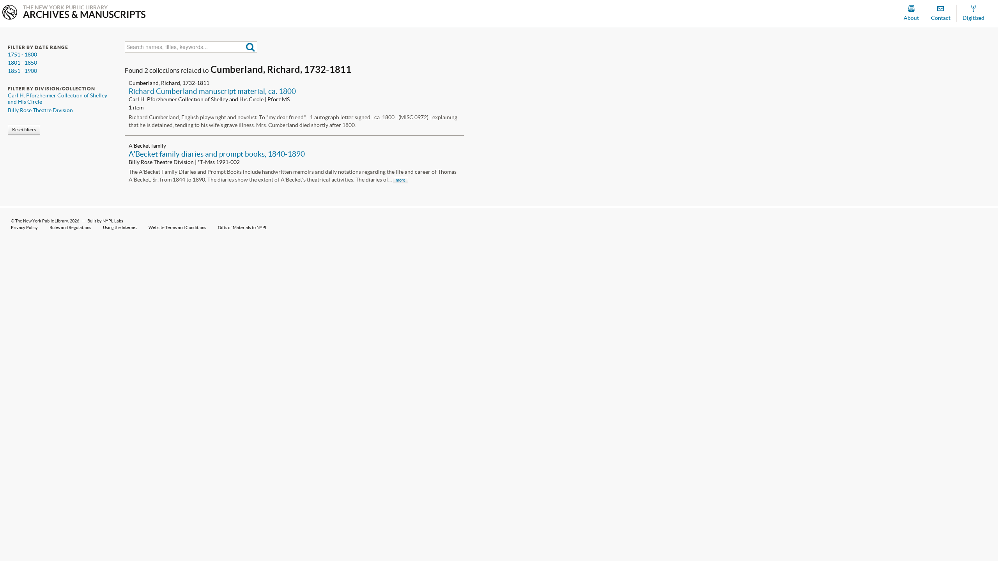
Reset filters (24, 129)
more (400, 180)
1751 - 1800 (22, 54)
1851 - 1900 (22, 71)
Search (250, 47)
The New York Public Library (41, 221)
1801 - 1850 (22, 63)
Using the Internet (120, 227)
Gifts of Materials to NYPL (242, 227)
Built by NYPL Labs (105, 221)
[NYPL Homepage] (9, 13)
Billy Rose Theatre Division (40, 110)
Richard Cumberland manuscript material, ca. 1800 (212, 91)
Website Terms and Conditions (177, 227)
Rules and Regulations (70, 227)
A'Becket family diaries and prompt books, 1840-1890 (217, 154)
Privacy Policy (24, 227)
